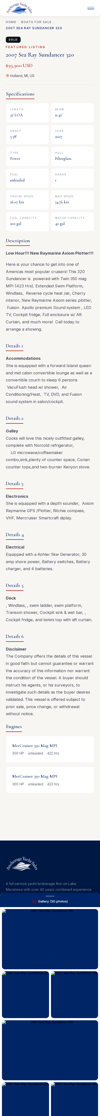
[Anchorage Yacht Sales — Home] (19, 8)
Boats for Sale (36, 22)
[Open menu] (90, 8)
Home (11, 22)
